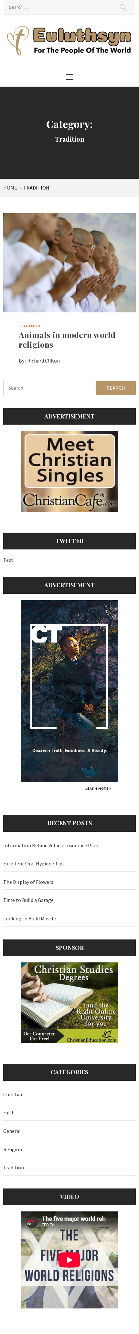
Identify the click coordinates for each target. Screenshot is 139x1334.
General (12, 1131)
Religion (12, 1149)
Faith (9, 1112)
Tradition (29, 325)
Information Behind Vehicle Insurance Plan (50, 845)
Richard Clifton (43, 360)
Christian (13, 1094)
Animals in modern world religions (67, 339)
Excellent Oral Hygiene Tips (34, 863)
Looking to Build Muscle (29, 918)
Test (8, 560)
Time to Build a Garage (28, 900)
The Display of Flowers (28, 882)
